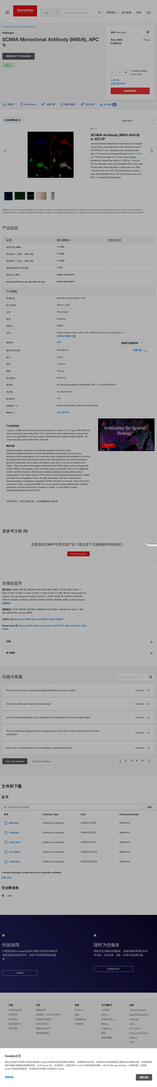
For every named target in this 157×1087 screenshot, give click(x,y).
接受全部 (144, 1077)
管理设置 (9, 1077)
